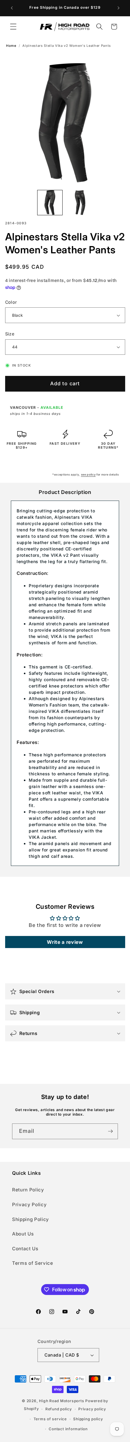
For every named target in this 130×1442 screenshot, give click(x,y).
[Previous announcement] (11, 8)
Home (11, 46)
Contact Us (25, 1248)
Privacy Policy (29, 1204)
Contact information (68, 1429)
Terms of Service (32, 1263)
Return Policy (28, 1190)
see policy (88, 474)
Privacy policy (92, 1409)
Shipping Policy (30, 1219)
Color (11, 302)
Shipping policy (88, 1419)
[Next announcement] (118, 8)
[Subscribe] (110, 1131)
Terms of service (50, 1419)
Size (10, 333)
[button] (13, 26)
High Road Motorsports (61, 1401)
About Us (23, 1234)
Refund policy (58, 1409)
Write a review (65, 942)
